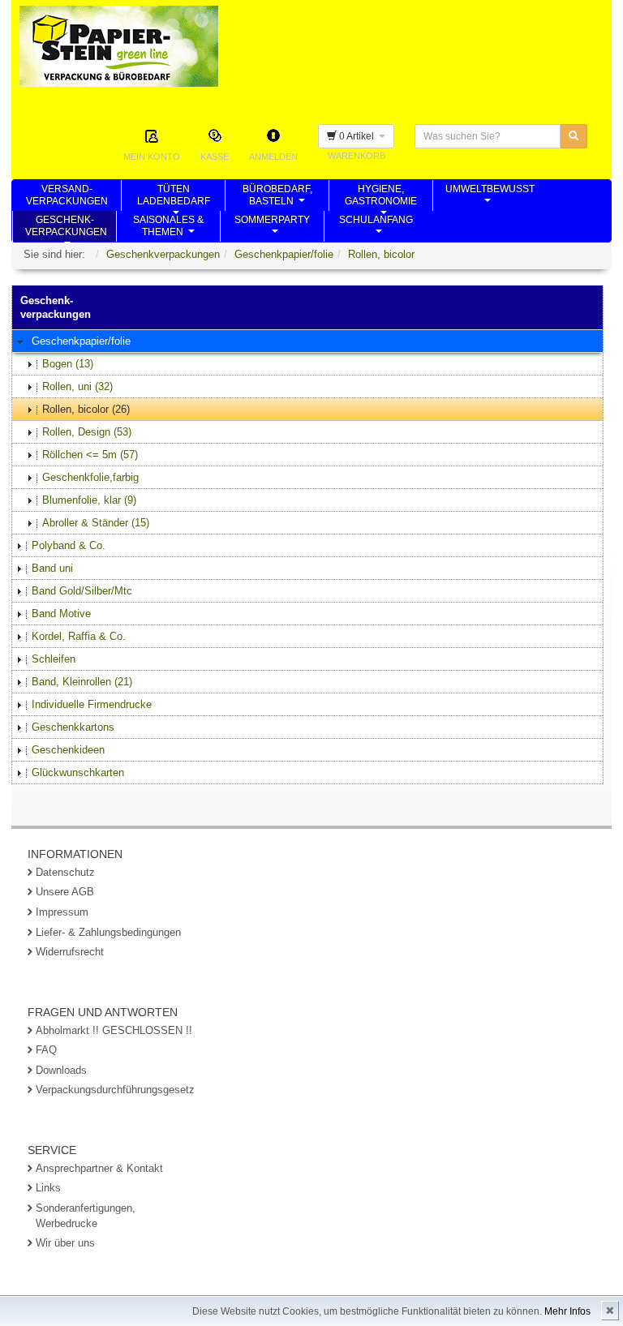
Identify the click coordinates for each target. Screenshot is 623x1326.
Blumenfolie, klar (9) (89, 500)
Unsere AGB (65, 892)
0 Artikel (358, 136)
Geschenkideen (68, 750)
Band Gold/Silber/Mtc (82, 591)
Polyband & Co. (68, 545)
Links (48, 1188)
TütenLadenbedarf (173, 197)
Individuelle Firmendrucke (92, 704)
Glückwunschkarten (78, 772)
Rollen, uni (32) (77, 386)
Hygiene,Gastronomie (381, 197)
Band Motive (61, 613)
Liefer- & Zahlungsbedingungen (108, 932)
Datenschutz (65, 872)
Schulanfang (376, 228)
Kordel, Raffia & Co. (79, 636)
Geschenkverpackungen (163, 254)
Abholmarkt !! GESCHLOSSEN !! (114, 1030)
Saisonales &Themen (168, 228)
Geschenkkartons (73, 727)
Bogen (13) (67, 364)
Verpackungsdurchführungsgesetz (115, 1090)
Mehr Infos (567, 1311)
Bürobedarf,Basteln (277, 197)
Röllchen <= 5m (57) (90, 454)
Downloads (61, 1070)
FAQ (46, 1050)
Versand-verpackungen (67, 197)
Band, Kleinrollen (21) (82, 682)
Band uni (52, 568)
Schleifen (53, 659)
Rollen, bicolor (381, 254)
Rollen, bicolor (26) (86, 409)
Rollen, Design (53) (86, 432)
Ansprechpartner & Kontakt (99, 1168)
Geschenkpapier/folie (283, 254)
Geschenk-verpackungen (66, 228)
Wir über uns (65, 1243)
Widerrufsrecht (70, 952)
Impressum (62, 912)
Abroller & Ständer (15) (95, 523)
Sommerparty (272, 228)
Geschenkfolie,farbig (90, 477)
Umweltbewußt (490, 197)
